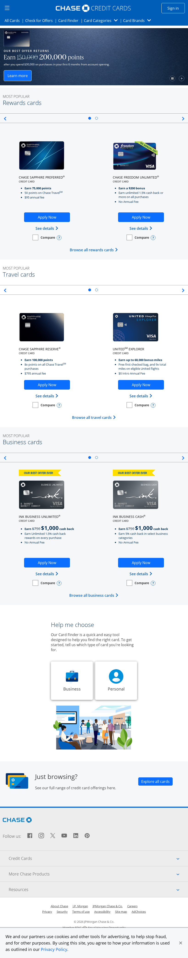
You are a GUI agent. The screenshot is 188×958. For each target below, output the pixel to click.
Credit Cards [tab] (98, 858)
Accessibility (102, 912)
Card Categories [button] (102, 20)
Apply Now (54, 218)
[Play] (68, 78)
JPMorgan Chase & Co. (108, 906)
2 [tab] (96, 118)
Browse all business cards (94, 595)
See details (47, 228)
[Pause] (58, 78)
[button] (180, 943)
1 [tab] (89, 118)
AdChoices (139, 912)
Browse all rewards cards (94, 249)
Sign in (176, 8)
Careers (132, 906)
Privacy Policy (54, 949)
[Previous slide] (4, 119)
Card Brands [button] (138, 20)
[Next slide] (184, 119)
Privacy (47, 912)
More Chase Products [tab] (98, 874)
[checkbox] (44, 237)
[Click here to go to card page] (41, 155)
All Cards (13, 20)
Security (62, 912)
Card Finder (69, 20)
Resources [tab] (98, 889)
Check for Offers (40, 20)
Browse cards (95, 76)
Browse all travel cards (94, 417)
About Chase (59, 906)
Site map (121, 912)
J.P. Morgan (80, 906)
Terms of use (81, 912)
